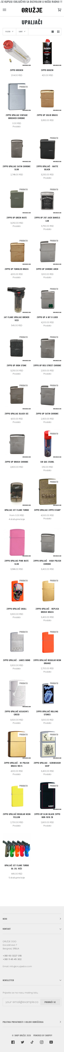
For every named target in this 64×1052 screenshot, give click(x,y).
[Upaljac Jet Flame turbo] (17, 492)
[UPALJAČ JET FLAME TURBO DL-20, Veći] (17, 847)
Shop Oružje (20, 1035)
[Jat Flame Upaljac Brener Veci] (17, 299)
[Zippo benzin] (47, 52)
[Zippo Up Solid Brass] (47, 97)
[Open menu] (8, 9)
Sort (21, 31)
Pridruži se (50, 1002)
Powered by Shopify (42, 1035)
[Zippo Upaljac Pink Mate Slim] (17, 543)
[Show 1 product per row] (52, 31)
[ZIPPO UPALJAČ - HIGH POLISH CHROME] (47, 543)
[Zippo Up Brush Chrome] (17, 444)
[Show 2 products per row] (58, 31)
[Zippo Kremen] (17, 52)
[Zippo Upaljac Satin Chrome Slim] (17, 148)
